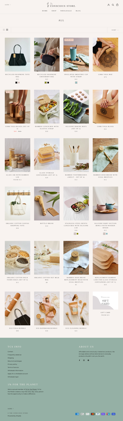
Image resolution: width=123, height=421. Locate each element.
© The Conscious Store (18, 413)
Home (45, 11)
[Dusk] (19, 82)
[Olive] (45, 82)
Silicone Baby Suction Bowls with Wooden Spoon (105, 226)
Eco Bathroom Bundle (47, 328)
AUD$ (7, 4)
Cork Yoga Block (105, 126)
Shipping (11, 358)
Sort (114, 30)
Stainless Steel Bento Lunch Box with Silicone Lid (76, 226)
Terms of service (13, 367)
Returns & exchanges (15, 361)
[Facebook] (79, 360)
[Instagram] (84, 360)
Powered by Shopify (14, 416)
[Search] (113, 5)
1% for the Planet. (31, 389)
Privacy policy (12, 364)
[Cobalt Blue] (76, 82)
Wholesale (66, 11)
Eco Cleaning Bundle (76, 328)
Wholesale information (15, 370)
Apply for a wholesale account (18, 374)
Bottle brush (47, 223)
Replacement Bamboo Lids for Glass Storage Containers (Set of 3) (105, 280)
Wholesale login (13, 377)
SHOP (54, 11)
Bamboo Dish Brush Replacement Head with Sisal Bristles (76, 280)
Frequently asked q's (14, 355)
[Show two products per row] (4, 30)
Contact (10, 351)
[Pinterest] (88, 360)
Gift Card (105, 312)
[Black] (16, 82)
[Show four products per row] (7, 30)
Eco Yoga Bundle (17, 328)
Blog (78, 11)
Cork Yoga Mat (105, 74)
